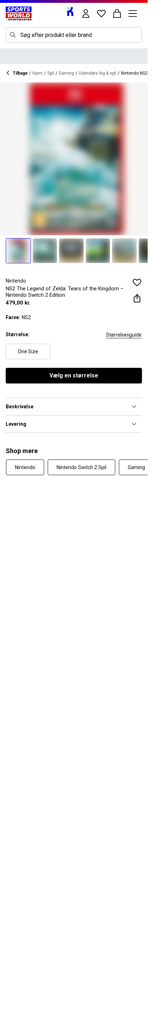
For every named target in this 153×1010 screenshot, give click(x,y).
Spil (50, 73)
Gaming (66, 73)
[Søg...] (13, 35)
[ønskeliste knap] (101, 13)
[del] (137, 298)
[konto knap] (86, 13)
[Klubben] (70, 11)
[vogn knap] (117, 13)
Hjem (37, 73)
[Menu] (133, 13)
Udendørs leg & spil (97, 73)
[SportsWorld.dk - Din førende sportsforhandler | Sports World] (19, 13)
